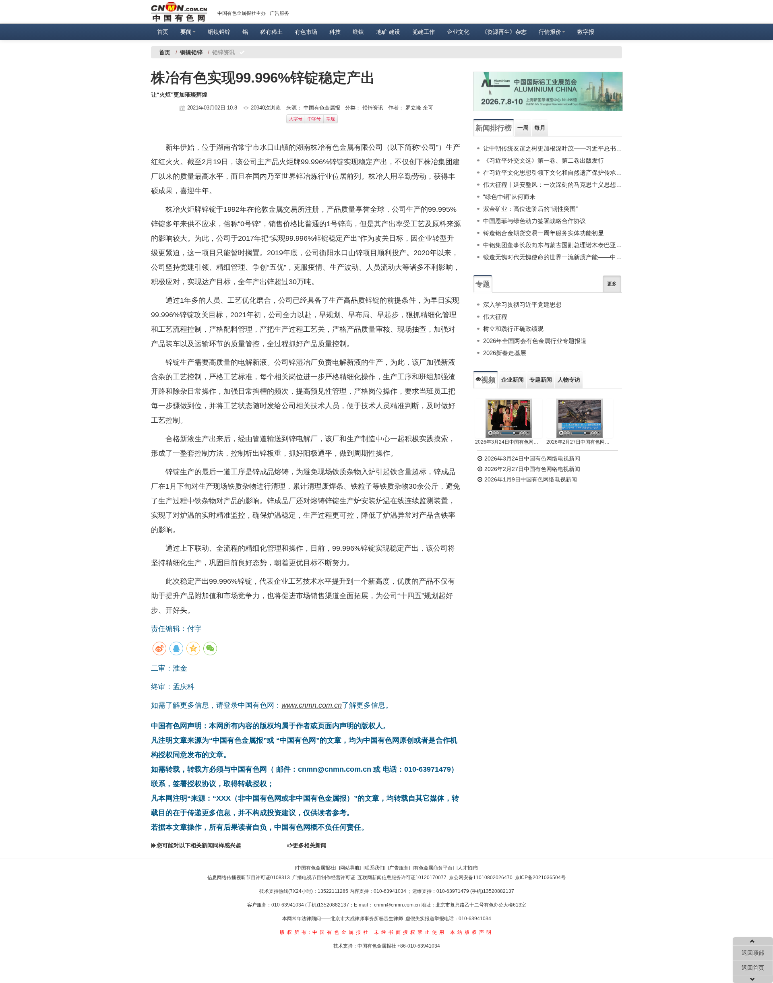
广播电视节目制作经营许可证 (323, 877)
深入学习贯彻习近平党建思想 (522, 304)
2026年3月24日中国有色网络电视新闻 (508, 442)
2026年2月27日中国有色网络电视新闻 (580, 442)
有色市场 (306, 32)
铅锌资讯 (372, 108)
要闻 (186, 32)
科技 (335, 32)
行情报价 (550, 32)
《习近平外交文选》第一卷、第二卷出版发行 (543, 160)
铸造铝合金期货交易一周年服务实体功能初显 (543, 232)
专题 (482, 284)
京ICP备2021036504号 (540, 877)
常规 (330, 118)
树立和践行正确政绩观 (513, 328)
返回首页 (753, 967)
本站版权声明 (472, 932)
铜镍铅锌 (219, 32)
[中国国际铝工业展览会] (548, 91)
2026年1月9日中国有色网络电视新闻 (530, 479)
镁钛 (358, 32)
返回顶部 (753, 953)
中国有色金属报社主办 (241, 13)
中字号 (314, 118)
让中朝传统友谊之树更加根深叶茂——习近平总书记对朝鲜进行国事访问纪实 (552, 148)
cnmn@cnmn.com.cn (397, 905)
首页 (162, 32)
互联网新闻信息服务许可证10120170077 (402, 877)
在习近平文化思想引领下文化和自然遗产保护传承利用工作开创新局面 (552, 172)
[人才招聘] (467, 868)
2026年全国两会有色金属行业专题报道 (535, 340)
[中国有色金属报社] (315, 868)
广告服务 (279, 13)
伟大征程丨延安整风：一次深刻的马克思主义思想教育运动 (552, 184)
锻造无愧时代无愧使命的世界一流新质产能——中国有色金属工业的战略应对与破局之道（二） (552, 257)
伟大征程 (495, 316)
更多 (612, 284)
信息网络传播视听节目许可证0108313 (248, 877)
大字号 (295, 118)
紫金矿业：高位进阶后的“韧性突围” (530, 208)
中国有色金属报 (322, 108)
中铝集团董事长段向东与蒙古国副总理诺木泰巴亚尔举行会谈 (552, 245)
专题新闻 (540, 379)
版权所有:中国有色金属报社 (325, 932)
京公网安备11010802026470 (481, 877)
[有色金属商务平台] (433, 868)
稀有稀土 (271, 32)
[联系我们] (374, 868)
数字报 (585, 32)
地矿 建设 (388, 32)
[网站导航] (350, 868)
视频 (488, 380)
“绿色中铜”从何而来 (509, 196)
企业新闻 (512, 379)
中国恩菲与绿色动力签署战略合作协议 (534, 220)
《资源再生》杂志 (504, 32)
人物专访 (569, 379)
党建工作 (423, 32)
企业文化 (458, 32)
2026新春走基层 (504, 352)
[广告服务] (399, 868)
